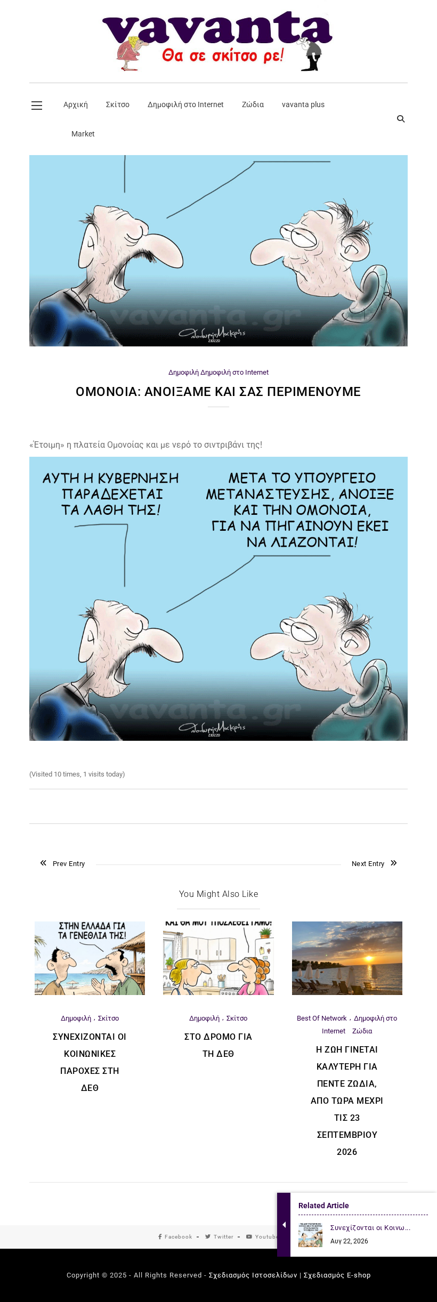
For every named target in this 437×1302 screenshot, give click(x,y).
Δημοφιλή (183, 372)
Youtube (267, 1237)
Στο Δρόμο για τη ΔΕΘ (218, 1045)
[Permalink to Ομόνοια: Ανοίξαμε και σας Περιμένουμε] (218, 344)
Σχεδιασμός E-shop (337, 1275)
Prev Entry (69, 864)
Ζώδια (362, 1031)
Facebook (178, 1237)
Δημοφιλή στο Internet (234, 372)
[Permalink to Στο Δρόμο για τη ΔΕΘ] (218, 993)
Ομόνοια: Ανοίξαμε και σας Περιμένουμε (218, 391)
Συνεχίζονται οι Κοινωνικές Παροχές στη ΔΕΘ (90, 1062)
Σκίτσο (108, 1018)
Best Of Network (322, 1018)
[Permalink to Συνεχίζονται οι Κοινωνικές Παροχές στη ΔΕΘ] (90, 993)
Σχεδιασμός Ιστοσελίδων (253, 1275)
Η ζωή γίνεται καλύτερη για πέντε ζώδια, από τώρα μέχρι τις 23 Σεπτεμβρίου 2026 (347, 1101)
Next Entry (368, 864)
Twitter (223, 1237)
